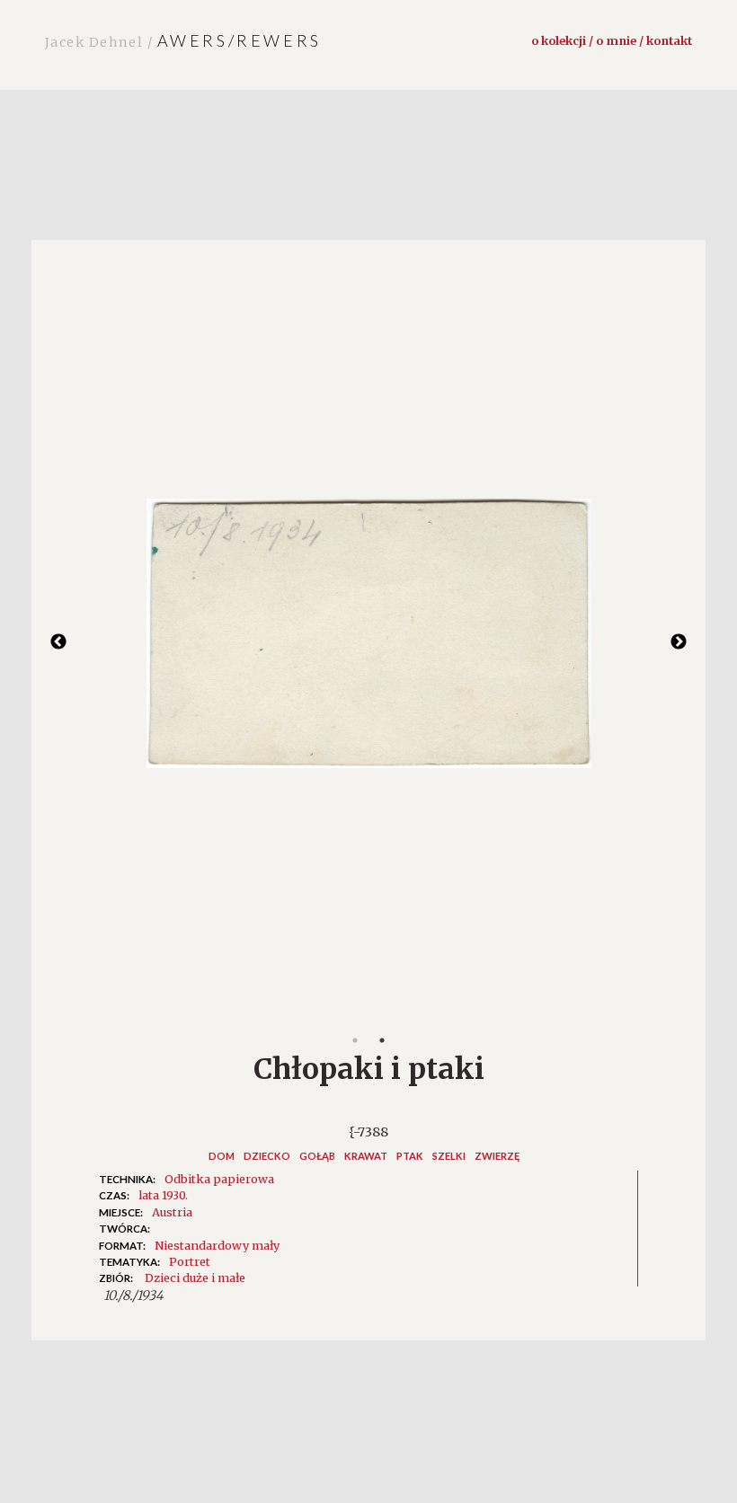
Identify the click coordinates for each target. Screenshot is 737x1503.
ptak (409, 1156)
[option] (368, 643)
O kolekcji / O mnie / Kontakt (611, 40)
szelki (449, 1156)
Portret (189, 1261)
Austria (172, 1212)
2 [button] (382, 1040)
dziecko (267, 1156)
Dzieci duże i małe (195, 1277)
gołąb (317, 1156)
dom (222, 1156)
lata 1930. (163, 1195)
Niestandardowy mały (217, 1245)
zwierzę (497, 1156)
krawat (365, 1156)
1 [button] (355, 1040)
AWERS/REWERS (183, 40)
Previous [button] (58, 642)
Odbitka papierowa (219, 1178)
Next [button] (679, 642)
